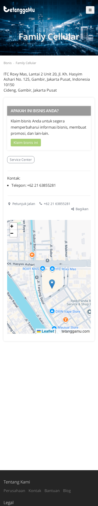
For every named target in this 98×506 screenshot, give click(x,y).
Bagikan (81, 209)
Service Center (21, 159)
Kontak (35, 490)
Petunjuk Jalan (23, 203)
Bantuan (52, 490)
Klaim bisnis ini (26, 142)
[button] (52, 284)
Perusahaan (14, 490)
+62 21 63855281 (57, 203)
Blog (67, 490)
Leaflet (47, 331)
